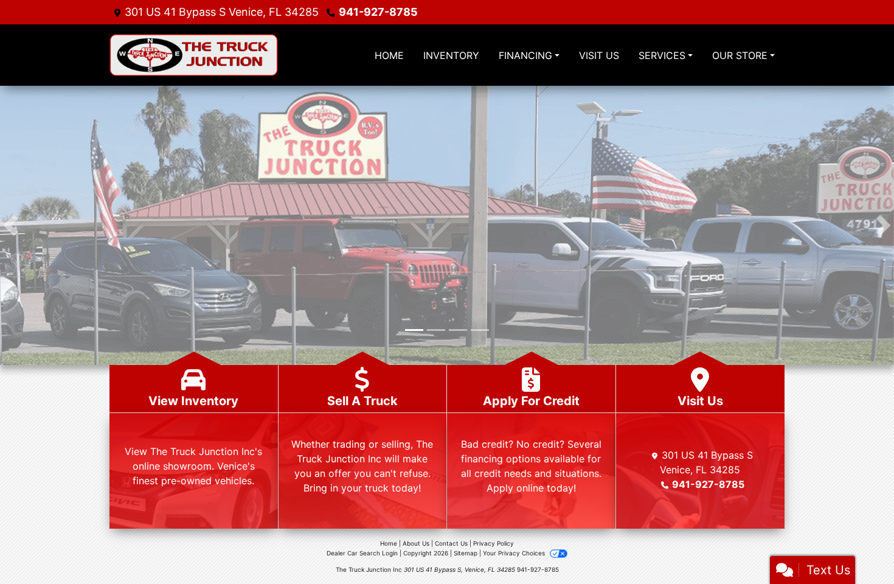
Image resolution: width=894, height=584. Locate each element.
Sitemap (465, 553)
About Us (416, 543)
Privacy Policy (493, 543)
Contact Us (451, 543)
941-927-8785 (378, 11)
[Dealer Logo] (221, 55)
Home (388, 543)
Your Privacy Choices (515, 553)
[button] (10, 225)
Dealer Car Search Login (362, 553)
